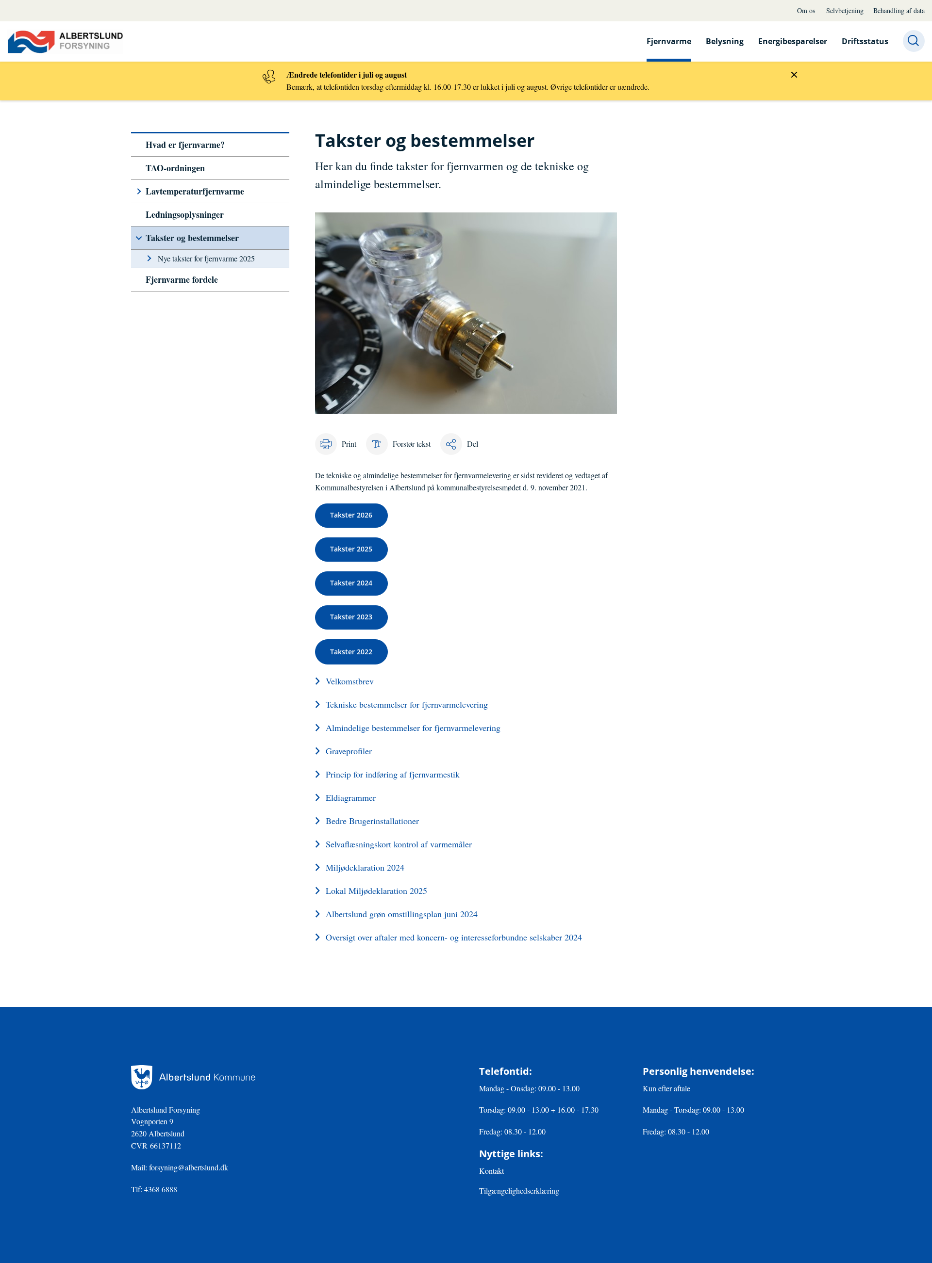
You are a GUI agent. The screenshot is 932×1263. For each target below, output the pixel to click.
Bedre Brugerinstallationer (372, 820)
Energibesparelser (792, 41)
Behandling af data (899, 10)
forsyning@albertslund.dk (190, 1167)
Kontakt (491, 1171)
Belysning (725, 41)
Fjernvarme (669, 41)
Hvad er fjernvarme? (185, 144)
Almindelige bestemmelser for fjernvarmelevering (413, 727)
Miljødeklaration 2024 (365, 867)
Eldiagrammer (351, 797)
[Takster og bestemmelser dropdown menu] (139, 238)
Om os (806, 10)
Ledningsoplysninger (185, 214)
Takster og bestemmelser (192, 237)
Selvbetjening (845, 10)
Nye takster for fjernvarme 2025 (206, 258)
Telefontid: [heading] (505, 1071)
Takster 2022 (351, 651)
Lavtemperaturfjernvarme (195, 191)
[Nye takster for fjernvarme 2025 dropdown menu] (149, 258)
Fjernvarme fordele (182, 279)
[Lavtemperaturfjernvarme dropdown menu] (139, 191)
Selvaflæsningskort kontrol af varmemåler (399, 844)
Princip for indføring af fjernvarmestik (393, 774)
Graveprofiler (349, 751)
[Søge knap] (914, 41)
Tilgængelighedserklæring (519, 1190)
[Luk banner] (794, 75)
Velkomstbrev (350, 681)
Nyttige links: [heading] (511, 1154)
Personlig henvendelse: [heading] (698, 1071)
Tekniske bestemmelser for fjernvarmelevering (407, 704)
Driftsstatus (865, 41)
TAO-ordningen (175, 168)
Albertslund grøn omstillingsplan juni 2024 (402, 914)
